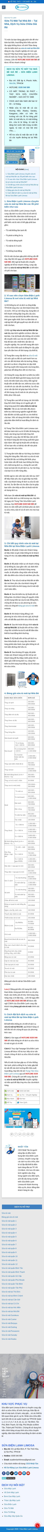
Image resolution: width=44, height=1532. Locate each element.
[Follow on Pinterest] (20, 1473)
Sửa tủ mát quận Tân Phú (12, 1288)
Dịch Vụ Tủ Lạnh (10, 17)
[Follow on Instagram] (8, 1473)
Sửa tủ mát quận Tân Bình (12, 1284)
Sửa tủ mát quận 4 (9, 1233)
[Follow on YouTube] (28, 1473)
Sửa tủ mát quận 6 (9, 1241)
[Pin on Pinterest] (28, 1134)
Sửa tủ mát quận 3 (9, 1229)
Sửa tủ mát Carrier (9, 1319)
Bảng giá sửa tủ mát (10, 1217)
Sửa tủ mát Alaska (9, 1339)
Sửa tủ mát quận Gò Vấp (12, 1276)
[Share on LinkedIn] (32, 1134)
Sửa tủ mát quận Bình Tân (12, 1268)
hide (26, 169)
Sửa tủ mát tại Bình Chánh (12, 1296)
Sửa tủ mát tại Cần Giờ (11, 1300)
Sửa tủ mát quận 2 (9, 1225)
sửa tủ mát (33, 356)
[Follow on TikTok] (12, 1473)
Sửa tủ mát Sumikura (10, 1315)
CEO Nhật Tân (32, 1464)
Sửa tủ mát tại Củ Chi (10, 1304)
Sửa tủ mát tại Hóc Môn (11, 1307)
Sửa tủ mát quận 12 (9, 1264)
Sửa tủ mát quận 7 (9, 1244)
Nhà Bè (12, 83)
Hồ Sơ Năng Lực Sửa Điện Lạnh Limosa (21, 1468)
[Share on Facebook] (16, 1134)
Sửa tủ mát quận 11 (9, 1260)
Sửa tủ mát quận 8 (9, 1248)
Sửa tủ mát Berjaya (9, 1323)
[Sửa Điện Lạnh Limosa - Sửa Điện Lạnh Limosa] (22, 7)
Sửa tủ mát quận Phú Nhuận (13, 1280)
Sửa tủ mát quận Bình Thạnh (13, 1272)
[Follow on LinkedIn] (24, 1473)
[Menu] (4, 7)
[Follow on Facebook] (4, 1473)
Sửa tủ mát (6, 1213)
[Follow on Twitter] (16, 1473)
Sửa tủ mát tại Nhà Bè (10, 1311)
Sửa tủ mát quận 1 (9, 1221)
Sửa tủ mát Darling (9, 1327)
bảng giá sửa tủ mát (26, 606)
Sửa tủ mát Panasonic (11, 1331)
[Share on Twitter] (20, 1134)
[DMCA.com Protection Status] (8, 1478)
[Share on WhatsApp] (12, 1134)
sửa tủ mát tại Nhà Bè (30, 48)
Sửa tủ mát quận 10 (9, 1256)
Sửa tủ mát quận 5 (9, 1237)
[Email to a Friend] (24, 1134)
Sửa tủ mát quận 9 (9, 1252)
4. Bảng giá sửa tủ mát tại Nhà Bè (18, 190)
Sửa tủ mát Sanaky (9, 1335)
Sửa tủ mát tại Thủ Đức (11, 1292)
